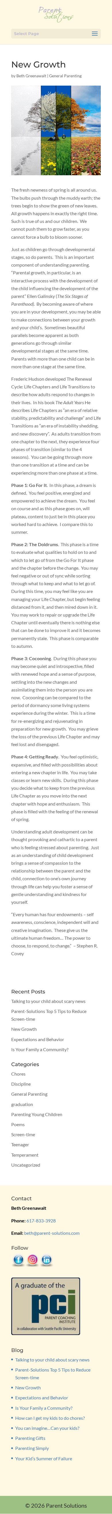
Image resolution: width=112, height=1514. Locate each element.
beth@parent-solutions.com (52, 1233)
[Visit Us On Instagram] (32, 1265)
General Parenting (65, 75)
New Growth (24, 1029)
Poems (18, 1124)
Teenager (20, 1144)
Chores (18, 1073)
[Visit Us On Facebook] (18, 1265)
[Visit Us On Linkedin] (46, 1265)
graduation (22, 1104)
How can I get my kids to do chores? (50, 1418)
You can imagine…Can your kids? (47, 1428)
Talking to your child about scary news (48, 1001)
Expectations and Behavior (37, 1039)
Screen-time (23, 1134)
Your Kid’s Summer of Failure (43, 1458)
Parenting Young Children (36, 1114)
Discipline (21, 1084)
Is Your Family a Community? (39, 1049)
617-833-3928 (41, 1220)
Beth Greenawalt (31, 75)
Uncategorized (25, 1165)
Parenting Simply (32, 1448)
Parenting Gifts (30, 1438)
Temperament (24, 1154)
